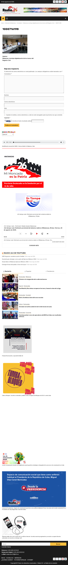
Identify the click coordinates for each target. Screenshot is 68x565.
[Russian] (13, 132)
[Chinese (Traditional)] (4, 132)
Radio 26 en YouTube (15, 253)
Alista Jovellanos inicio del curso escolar (31, 297)
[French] (7, 132)
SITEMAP (30, 560)
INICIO (3, 558)
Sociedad (28, 295)
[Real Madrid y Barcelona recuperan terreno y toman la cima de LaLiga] (10, 287)
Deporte (21, 286)
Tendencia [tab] (50, 271)
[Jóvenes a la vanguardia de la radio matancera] (10, 278)
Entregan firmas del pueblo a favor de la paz (14, 264)
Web (5, 108)
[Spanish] (15, 132)
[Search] (66, 18)
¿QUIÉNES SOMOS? (7, 560)
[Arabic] (3, 132)
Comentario (8, 74)
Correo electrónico (9, 102)
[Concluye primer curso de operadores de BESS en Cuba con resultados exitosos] (10, 315)
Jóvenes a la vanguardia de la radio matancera (33, 279)
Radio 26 (40, 563)
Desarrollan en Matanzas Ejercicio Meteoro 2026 (15, 262)
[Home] (3, 18)
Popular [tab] (28, 271)
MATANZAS (18, 558)
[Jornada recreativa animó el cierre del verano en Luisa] (10, 306)
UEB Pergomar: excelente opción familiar (13, 256)
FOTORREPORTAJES (20, 560)
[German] (9, 132)
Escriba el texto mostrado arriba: (21, 121)
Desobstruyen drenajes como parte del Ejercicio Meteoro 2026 (19, 259)
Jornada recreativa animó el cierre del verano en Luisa (35, 306)
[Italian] (10, 132)
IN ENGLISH (9, 558)
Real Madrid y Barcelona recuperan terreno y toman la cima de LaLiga (40, 288)
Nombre (6, 95)
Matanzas (28, 277)
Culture (21, 304)
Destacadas (22, 277)
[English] (6, 132)
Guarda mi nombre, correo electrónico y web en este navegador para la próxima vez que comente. (34, 115)
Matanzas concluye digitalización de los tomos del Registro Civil (18, 58)
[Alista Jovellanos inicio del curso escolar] (10, 296)
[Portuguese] (12, 132)
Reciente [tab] (8, 271)
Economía (28, 312)
